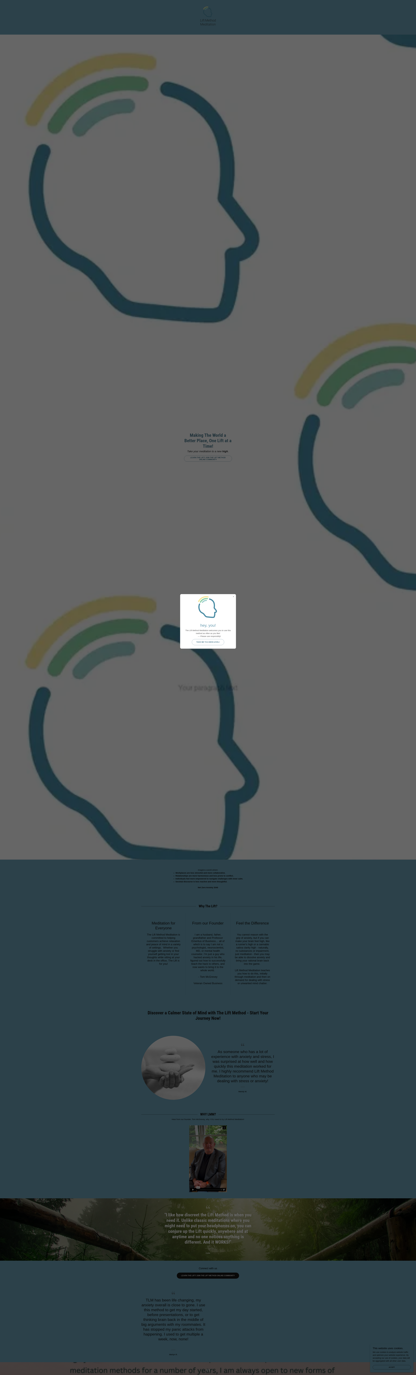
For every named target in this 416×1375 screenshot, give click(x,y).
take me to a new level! (208, 642)
